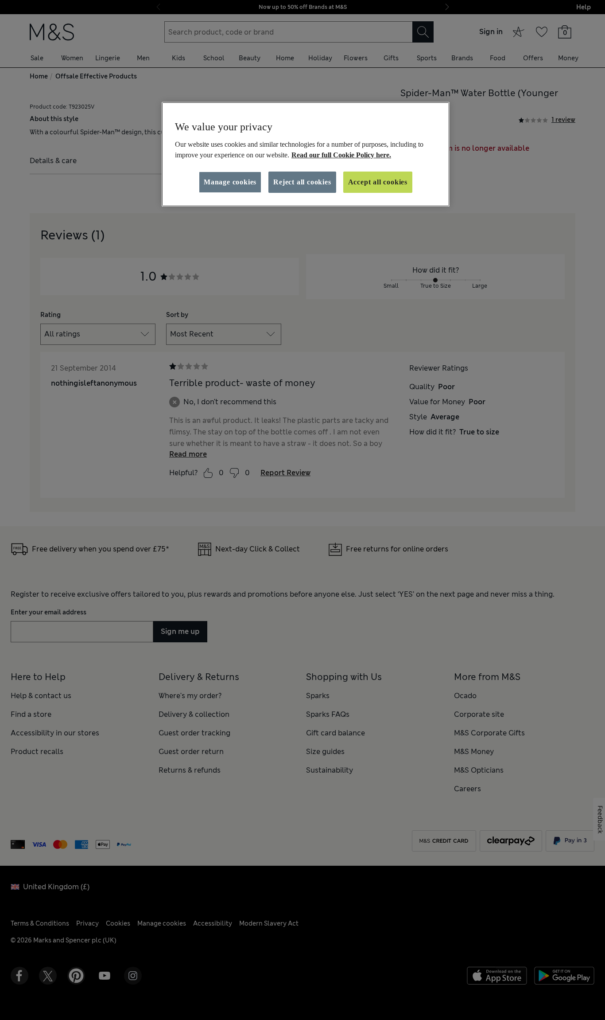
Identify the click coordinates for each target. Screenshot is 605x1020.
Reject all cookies (302, 182)
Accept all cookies (377, 182)
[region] (306, 154)
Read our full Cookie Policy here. (341, 155)
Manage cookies (230, 182)
